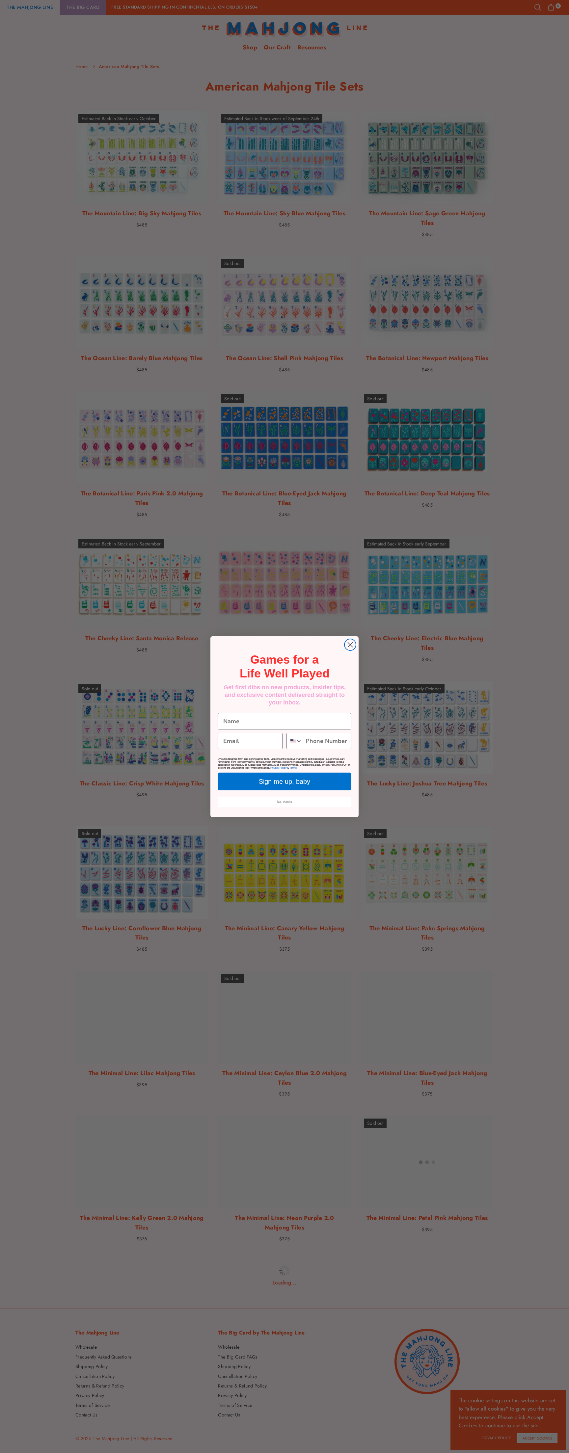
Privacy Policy (278, 767)
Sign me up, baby (284, 781)
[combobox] (294, 741)
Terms (293, 767)
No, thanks (284, 802)
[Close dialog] (350, 644)
